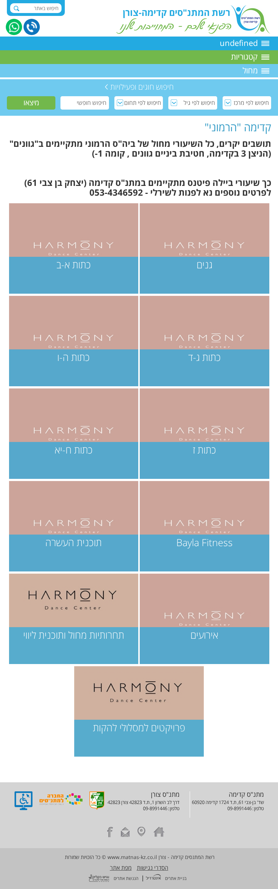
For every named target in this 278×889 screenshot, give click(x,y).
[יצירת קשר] (125, 833)
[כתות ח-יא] (74, 433)
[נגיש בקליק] (99, 879)
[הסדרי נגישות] (23, 808)
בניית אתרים (175, 878)
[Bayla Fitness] (204, 526)
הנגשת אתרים (126, 878)
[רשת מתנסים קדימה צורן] (193, 32)
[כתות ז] (204, 433)
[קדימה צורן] (96, 808)
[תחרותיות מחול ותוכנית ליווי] (74, 619)
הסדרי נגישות (152, 868)
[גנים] (204, 248)
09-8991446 (239, 808)
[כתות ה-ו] (74, 341)
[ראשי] (159, 833)
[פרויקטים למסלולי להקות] (139, 711)
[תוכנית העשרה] (74, 526)
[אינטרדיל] (153, 877)
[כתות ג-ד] (204, 341)
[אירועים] (204, 619)
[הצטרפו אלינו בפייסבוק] (110, 833)
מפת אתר (121, 868)
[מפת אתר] (142, 833)
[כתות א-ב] (74, 248)
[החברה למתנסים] (61, 808)
